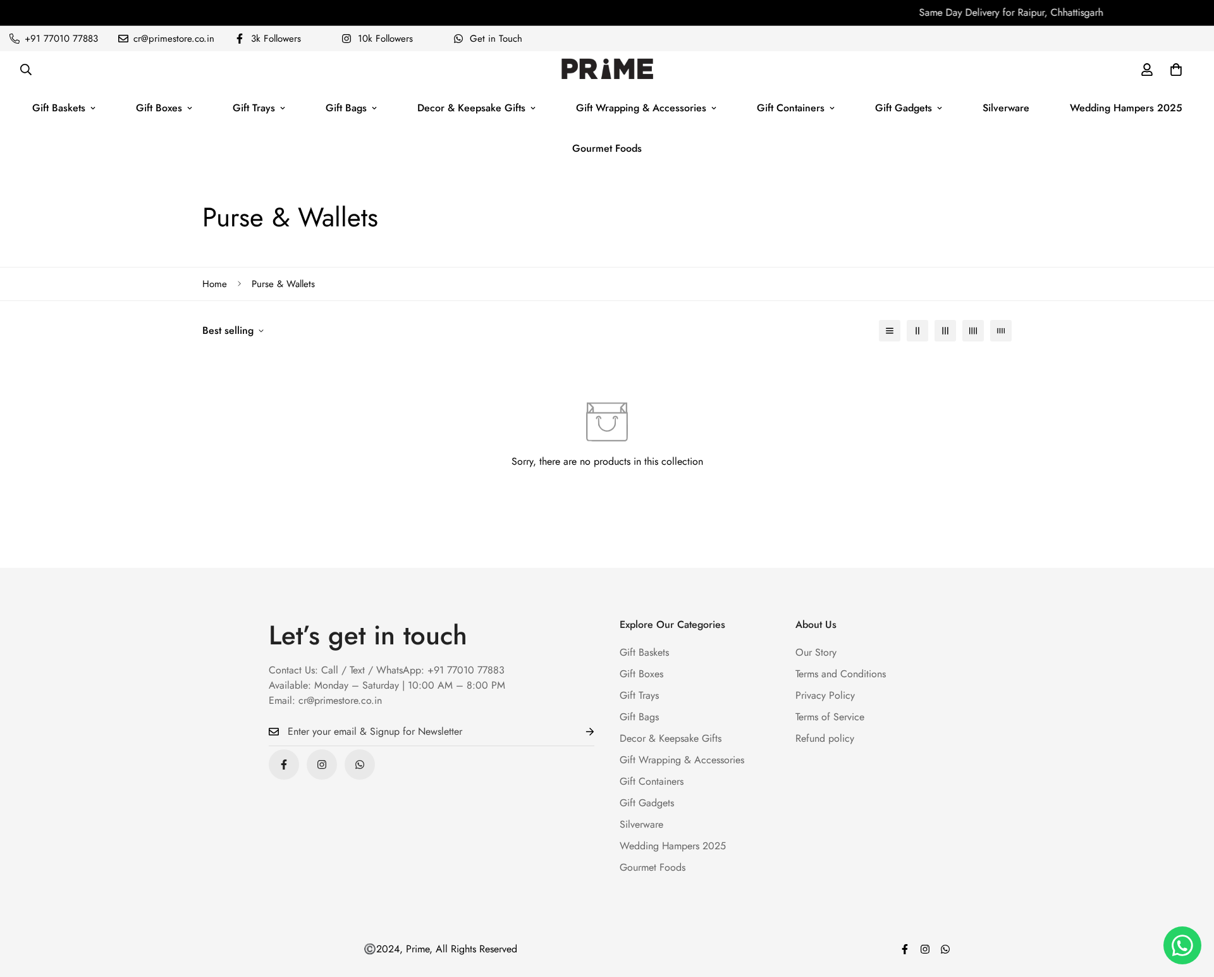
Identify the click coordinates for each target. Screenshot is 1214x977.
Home (214, 284)
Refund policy (824, 738)
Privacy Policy (825, 695)
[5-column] (1001, 330)
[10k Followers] (322, 764)
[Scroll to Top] (1189, 908)
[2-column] (917, 330)
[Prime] (607, 69)
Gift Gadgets (903, 108)
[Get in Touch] (360, 764)
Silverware (1006, 108)
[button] (1176, 69)
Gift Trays (254, 108)
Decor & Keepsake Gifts (471, 108)
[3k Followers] (284, 764)
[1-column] (889, 330)
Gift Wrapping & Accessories (641, 108)
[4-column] (973, 330)
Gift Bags (346, 108)
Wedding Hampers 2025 (1126, 108)
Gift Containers (791, 108)
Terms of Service (829, 717)
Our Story (816, 652)
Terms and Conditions (840, 674)
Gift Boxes (159, 108)
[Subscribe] (579, 732)
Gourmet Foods (607, 148)
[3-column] (945, 330)
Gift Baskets (58, 108)
